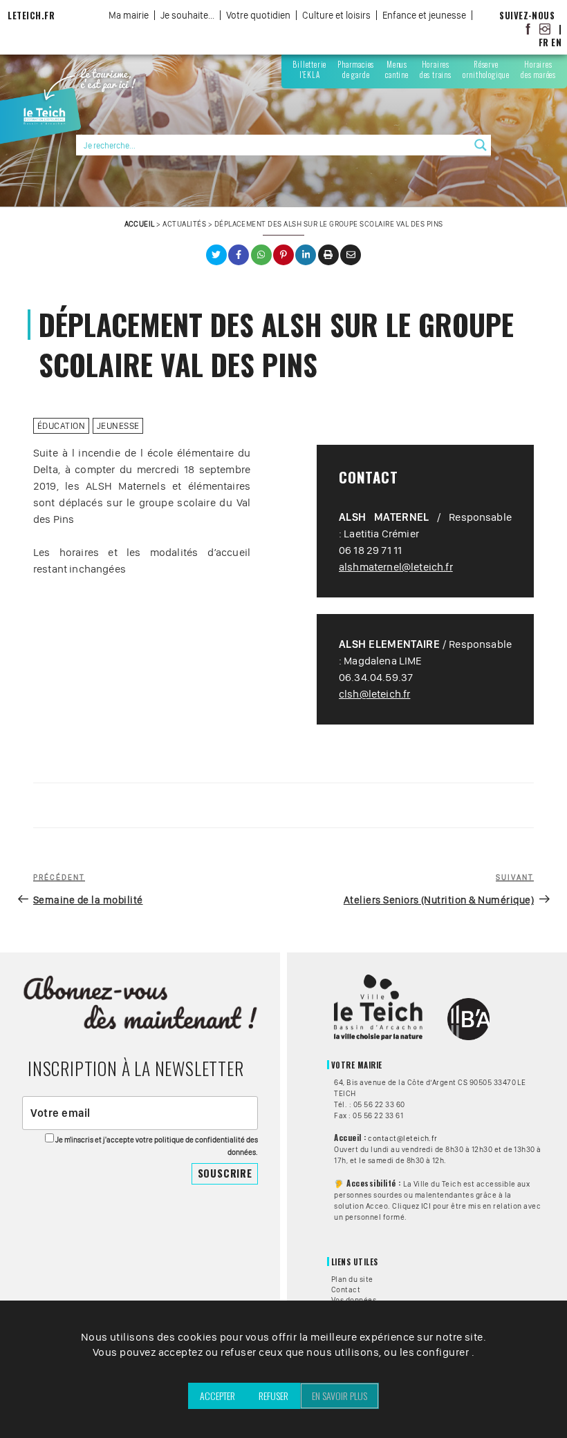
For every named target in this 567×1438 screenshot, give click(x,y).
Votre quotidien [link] (258, 15)
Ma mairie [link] (129, 15)
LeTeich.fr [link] (31, 15)
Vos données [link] (353, 1300)
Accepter (217, 1395)
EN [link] (556, 42)
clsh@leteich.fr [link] (374, 693)
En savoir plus (339, 1395)
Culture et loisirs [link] (336, 15)
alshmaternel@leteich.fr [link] (396, 566)
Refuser (273, 1395)
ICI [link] (426, 1206)
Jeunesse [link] (118, 426)
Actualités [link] (184, 224)
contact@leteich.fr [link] (403, 1138)
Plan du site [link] (352, 1279)
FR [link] (544, 42)
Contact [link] (345, 1289)
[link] (528, 28)
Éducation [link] (61, 426)
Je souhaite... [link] (187, 15)
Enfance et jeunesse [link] (424, 15)
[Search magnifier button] (480, 145)
